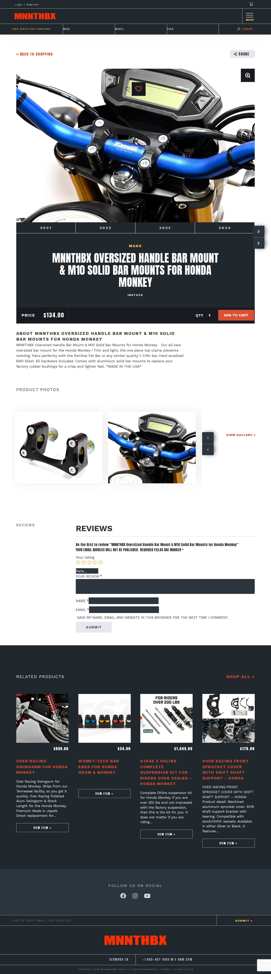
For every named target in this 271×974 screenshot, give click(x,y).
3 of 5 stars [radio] (89, 562)
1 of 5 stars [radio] (78, 562)
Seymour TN (118, 959)
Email (82, 610)
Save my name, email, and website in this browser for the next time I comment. (152, 617)
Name (82, 601)
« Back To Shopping (34, 54)
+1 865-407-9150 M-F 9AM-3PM (167, 959)
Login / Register (27, 4)
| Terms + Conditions (176, 969)
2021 (46, 228)
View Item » (43, 828)
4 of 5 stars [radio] (94, 562)
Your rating (85, 557)
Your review (89, 576)
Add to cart (236, 315)
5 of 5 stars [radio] (100, 562)
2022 (105, 228)
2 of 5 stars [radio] (83, 562)
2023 (165, 228)
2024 (225, 228)
